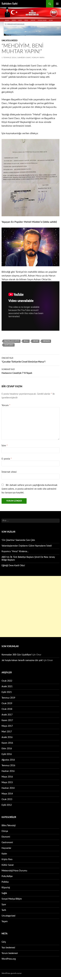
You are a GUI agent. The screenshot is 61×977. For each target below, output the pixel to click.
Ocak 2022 (7, 681)
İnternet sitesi (9, 472)
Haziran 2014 (8, 788)
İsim (5, 445)
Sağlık (4, 893)
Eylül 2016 (7, 754)
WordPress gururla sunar (12, 973)
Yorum (6, 405)
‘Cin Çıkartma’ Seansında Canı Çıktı (18, 540)
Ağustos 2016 (8, 760)
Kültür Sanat (8, 865)
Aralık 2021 (7, 686)
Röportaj (6, 888)
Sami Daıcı (8, 345)
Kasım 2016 (7, 743)
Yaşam (5, 921)
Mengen (46, 341)
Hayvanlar (6, 848)
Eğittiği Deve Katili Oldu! (13, 566)
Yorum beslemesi (10, 953)
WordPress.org (9, 959)
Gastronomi (7, 842)
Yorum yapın (38, 57)
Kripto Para (7, 859)
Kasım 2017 (7, 720)
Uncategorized (10, 41)
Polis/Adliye (7, 876)
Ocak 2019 (7, 703)
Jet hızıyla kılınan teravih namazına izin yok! (22, 660)
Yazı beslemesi (8, 948)
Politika (5, 882)
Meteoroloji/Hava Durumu (14, 871)
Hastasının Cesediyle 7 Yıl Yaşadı (17, 371)
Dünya (5, 831)
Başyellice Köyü (11, 341)
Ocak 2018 (7, 709)
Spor (4, 904)
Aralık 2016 (7, 737)
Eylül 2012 (7, 805)
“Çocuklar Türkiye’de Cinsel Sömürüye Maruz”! (24, 360)
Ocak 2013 (7, 799)
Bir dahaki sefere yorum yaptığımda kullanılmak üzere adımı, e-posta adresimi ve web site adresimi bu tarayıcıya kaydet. (29, 489)
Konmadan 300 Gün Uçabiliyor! (17, 655)
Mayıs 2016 (7, 777)
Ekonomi (6, 837)
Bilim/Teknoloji (8, 826)
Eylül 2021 (7, 692)
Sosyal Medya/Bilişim (12, 899)
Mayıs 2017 (7, 726)
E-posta (7, 458)
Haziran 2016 (8, 771)
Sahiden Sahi (10, 3)
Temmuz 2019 (8, 698)
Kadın (4, 854)
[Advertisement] (30, 606)
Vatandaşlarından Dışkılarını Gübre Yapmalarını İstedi (27, 546)
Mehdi (35, 341)
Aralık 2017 (7, 715)
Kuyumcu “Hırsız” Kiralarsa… (15, 551)
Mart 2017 (7, 732)
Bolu (26, 341)
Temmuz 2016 (8, 765)
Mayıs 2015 (7, 782)
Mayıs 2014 (7, 794)
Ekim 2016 (7, 749)
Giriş (4, 942)
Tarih (4, 910)
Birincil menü (57, 4)
